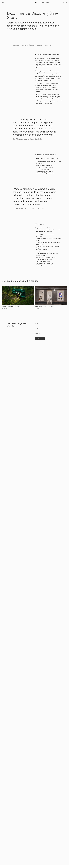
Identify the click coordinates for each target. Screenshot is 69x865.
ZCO (3, 2)
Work (36, 2)
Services (42, 2)
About (47, 2)
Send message (39, 338)
